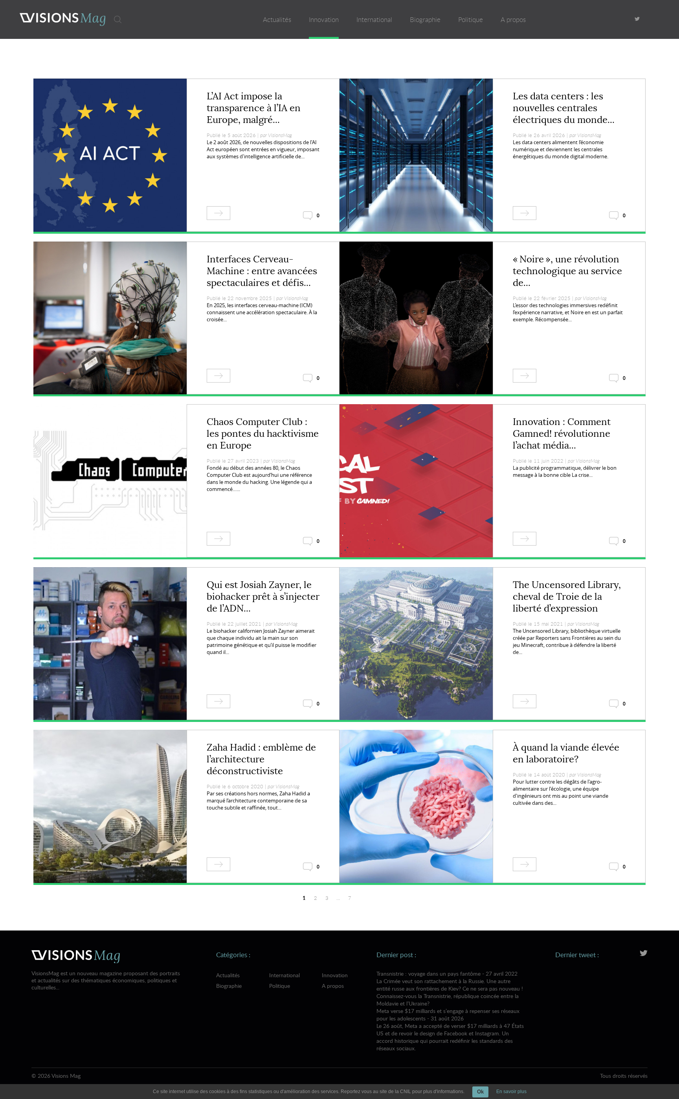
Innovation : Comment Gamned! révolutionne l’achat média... (562, 433)
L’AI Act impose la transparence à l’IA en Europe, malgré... (254, 108)
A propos (513, 19)
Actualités (277, 19)
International (374, 19)
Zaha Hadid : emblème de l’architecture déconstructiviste (261, 759)
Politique (470, 19)
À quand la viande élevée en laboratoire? (566, 753)
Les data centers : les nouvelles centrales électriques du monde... (564, 108)
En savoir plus (511, 1091)
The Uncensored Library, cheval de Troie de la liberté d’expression (567, 596)
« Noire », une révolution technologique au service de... (567, 271)
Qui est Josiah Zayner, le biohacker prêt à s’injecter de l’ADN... (263, 596)
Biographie (425, 19)
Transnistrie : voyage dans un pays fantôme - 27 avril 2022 (449, 988)
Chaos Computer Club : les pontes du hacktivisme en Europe (263, 433)
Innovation (324, 19)
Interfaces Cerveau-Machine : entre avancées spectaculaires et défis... (262, 271)
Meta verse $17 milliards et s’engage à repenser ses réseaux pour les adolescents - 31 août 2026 (450, 1029)
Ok (480, 1092)
